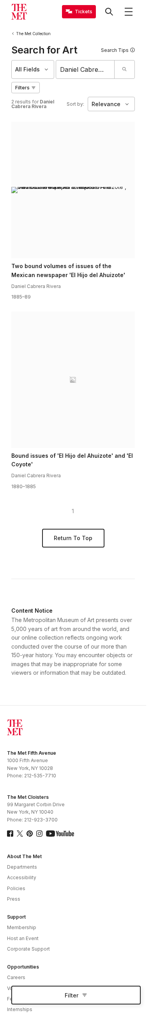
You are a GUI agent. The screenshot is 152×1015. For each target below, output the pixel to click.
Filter (71, 995)
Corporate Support (28, 949)
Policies (16, 888)
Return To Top (73, 538)
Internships (19, 1009)
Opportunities (23, 967)
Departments (22, 867)
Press (13, 899)
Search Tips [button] (115, 50)
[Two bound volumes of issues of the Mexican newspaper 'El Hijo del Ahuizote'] (73, 190)
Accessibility (21, 877)
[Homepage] (19, 12)
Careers (16, 977)
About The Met (24, 856)
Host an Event (23, 938)
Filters (22, 88)
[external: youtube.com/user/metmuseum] (60, 833)
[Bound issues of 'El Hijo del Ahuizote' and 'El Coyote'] (73, 379)
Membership (21, 927)
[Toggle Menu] (128, 11)
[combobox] (85, 69)
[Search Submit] (124, 69)
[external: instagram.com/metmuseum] (39, 833)
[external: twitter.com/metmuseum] (20, 833)
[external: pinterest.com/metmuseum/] (30, 833)
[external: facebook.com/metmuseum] (10, 833)
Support (16, 917)
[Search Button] (109, 11)
